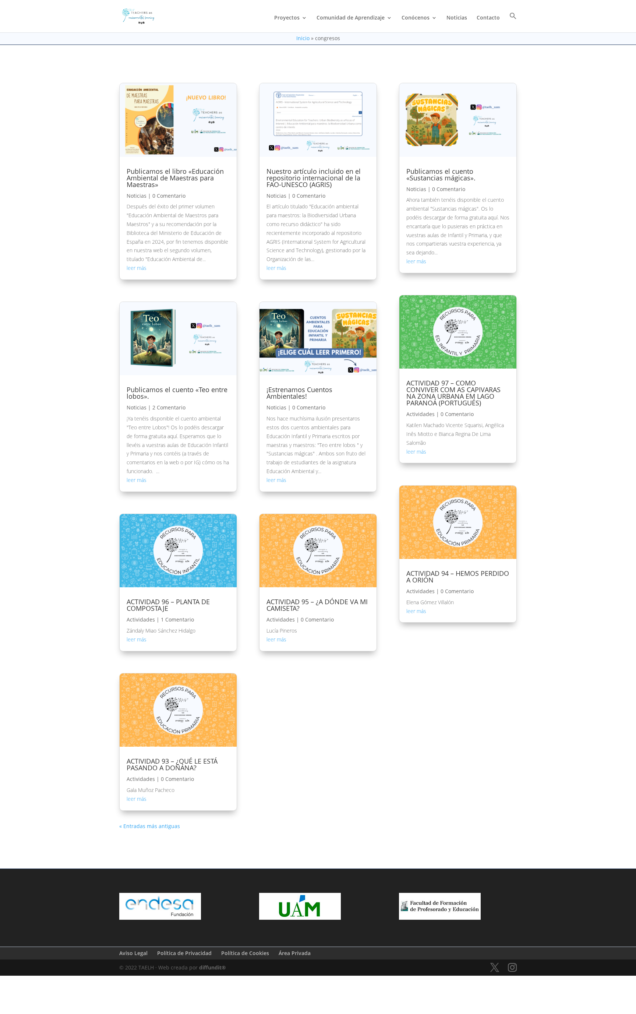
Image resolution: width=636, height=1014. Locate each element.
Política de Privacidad (184, 953)
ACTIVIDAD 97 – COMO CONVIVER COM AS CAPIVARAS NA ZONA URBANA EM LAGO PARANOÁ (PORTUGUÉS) (453, 393)
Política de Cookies (245, 953)
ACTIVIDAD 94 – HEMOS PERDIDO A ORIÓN (457, 576)
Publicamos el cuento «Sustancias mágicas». (441, 174)
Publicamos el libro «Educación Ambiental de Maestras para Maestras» (175, 178)
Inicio (303, 38)
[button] (513, 22)
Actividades (141, 619)
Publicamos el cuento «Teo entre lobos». (177, 393)
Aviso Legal (133, 953)
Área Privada (295, 953)
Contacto (488, 18)
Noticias (456, 18)
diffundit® (212, 967)
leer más (136, 267)
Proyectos (287, 18)
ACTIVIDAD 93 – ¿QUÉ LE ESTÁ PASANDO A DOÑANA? (172, 764)
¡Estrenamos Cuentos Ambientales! (299, 393)
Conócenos (416, 18)
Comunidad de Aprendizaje (351, 18)
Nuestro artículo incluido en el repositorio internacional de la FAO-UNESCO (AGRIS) (313, 178)
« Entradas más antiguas (149, 826)
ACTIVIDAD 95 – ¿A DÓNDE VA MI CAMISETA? (317, 605)
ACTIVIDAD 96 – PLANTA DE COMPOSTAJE (168, 605)
